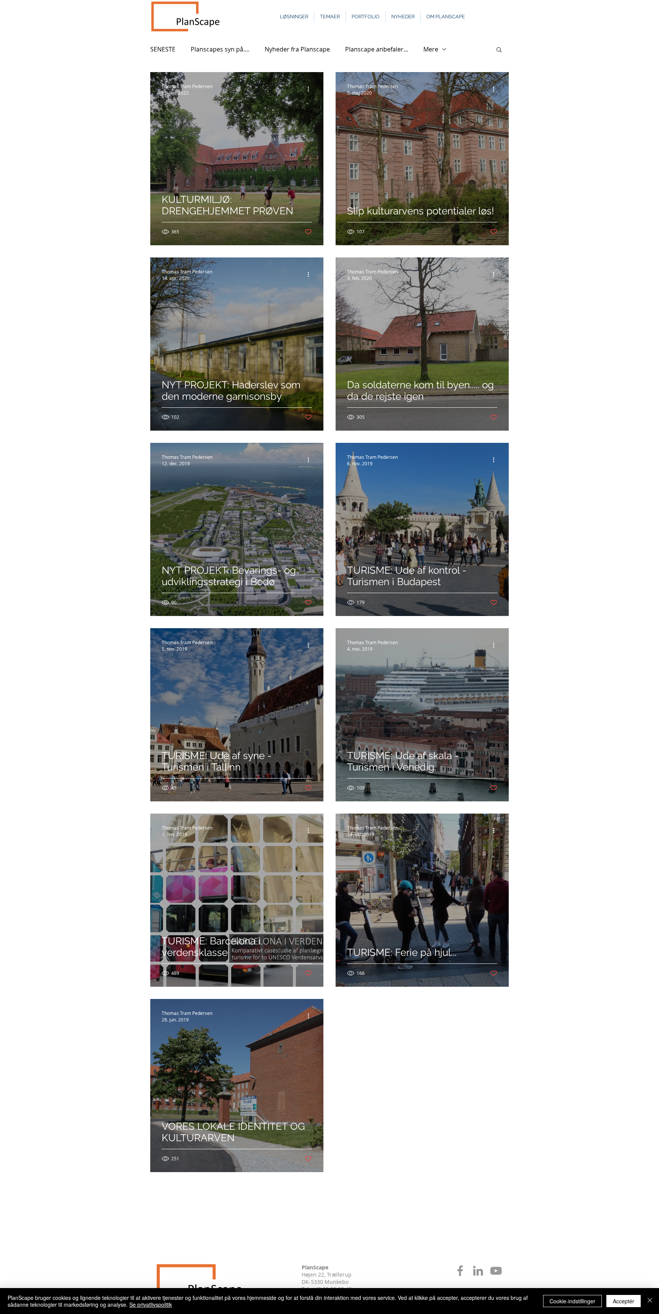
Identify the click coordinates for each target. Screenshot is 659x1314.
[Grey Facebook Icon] (460, 1271)
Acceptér (623, 1301)
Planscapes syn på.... (220, 49)
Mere (430, 49)
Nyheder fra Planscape (297, 49)
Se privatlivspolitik (150, 1304)
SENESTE (162, 49)
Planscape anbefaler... (376, 49)
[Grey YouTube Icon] (496, 1271)
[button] (499, 50)
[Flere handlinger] (310, 89)
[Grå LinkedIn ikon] (478, 1271)
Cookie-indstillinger (572, 1301)
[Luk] (649, 1301)
